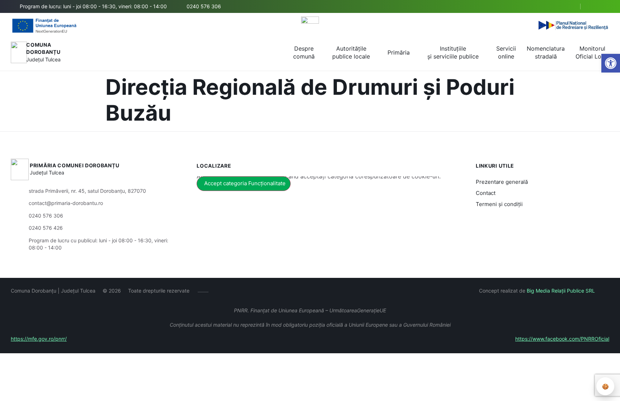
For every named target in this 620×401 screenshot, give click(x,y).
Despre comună (304, 52)
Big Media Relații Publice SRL (561, 291)
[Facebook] (594, 6)
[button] (568, 7)
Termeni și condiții (499, 204)
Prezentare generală (502, 181)
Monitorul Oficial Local (592, 52)
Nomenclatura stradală (546, 52)
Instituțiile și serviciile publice (453, 52)
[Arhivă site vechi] (604, 6)
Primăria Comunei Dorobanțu (74, 165)
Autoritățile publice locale (351, 52)
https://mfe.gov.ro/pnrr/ (39, 339)
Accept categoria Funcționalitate (245, 183)
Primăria (399, 52)
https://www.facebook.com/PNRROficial (562, 339)
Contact (485, 193)
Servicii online (506, 52)
